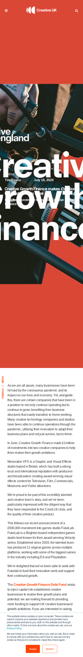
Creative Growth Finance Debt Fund (39, 584)
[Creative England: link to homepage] (41, 19)
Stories (2, 393)
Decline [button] (50, 649)
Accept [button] (32, 649)
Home (2, 379)
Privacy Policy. (14, 628)
